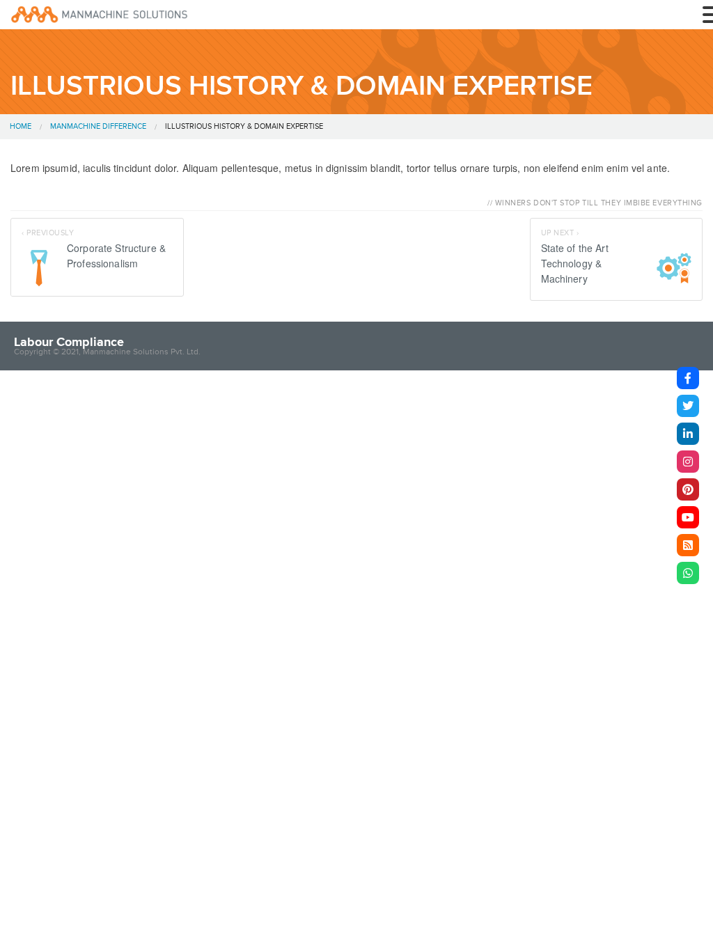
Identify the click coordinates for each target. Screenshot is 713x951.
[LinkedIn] (688, 434)
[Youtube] (688, 517)
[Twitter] (688, 406)
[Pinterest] (688, 489)
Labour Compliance (69, 341)
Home (20, 126)
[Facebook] (688, 378)
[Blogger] (688, 545)
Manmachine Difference (98, 126)
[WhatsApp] (688, 573)
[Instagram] (688, 461)
